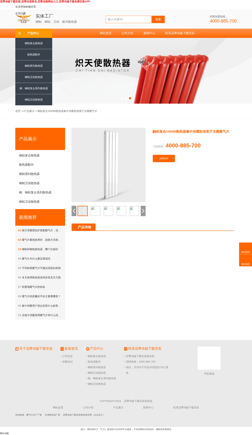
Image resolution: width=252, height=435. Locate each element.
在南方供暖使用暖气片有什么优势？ (40, 315)
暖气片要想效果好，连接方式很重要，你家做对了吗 (49, 239)
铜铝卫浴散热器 (34, 99)
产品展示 (29, 111)
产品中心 (33, 33)
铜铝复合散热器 (34, 43)
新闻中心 (149, 33)
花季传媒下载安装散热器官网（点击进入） (84, 415)
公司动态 (67, 356)
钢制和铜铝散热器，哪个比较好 (38, 249)
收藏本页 (31, 6)
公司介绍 (127, 33)
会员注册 (20, 13)
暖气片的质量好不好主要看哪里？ (39, 296)
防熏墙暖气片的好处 (31, 286)
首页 (17, 111)
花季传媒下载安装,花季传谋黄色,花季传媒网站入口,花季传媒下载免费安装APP (45, 1)
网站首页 (106, 33)
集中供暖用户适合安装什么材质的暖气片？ (44, 305)
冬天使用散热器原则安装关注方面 (39, 277)
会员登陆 (20, 6)
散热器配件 (33, 54)
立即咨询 (163, 158)
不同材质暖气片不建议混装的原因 (39, 268)
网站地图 (4, 433)
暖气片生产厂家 (34, 415)
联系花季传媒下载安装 (180, 33)
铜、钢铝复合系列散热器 (34, 88)
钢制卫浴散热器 (34, 77)
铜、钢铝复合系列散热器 (102, 378)
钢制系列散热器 (34, 65)
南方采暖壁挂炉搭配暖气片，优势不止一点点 (46, 230)
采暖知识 (67, 361)
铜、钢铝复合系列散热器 (35, 192)
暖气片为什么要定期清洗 (34, 258)
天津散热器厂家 (52, 415)
